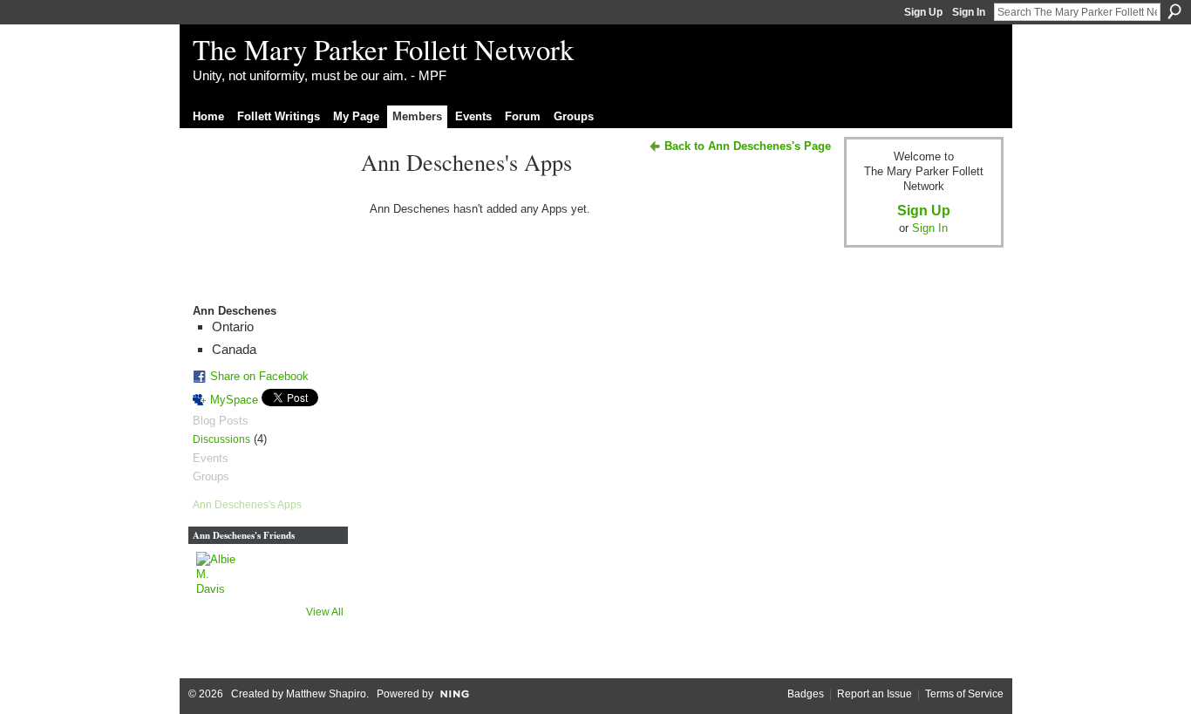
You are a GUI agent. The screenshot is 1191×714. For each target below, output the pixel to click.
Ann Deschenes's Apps (247, 505)
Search (1174, 11)
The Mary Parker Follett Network (383, 49)
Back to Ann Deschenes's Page (747, 146)
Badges (805, 694)
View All (325, 612)
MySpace (234, 399)
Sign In (968, 12)
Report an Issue (874, 694)
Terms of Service (964, 694)
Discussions (221, 439)
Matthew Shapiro (326, 694)
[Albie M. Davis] (217, 573)
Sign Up (923, 12)
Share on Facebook (259, 376)
